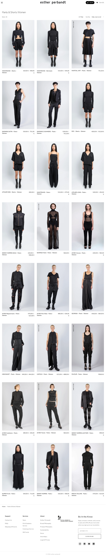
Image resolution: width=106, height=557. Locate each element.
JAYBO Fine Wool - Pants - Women (44, 311)
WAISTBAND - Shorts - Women (9, 71)
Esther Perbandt (45, 520)
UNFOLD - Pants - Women (44, 370)
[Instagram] (79, 544)
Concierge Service (27, 529)
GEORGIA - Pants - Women (79, 310)
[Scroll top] (101, 554)
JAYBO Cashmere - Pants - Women (10, 430)
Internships (43, 537)
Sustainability (44, 530)
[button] (2, 3)
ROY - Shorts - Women (77, 130)
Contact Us (8, 520)
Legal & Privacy (44, 540)
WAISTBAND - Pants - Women (43, 191)
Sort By (86, 17)
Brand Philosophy (45, 523)
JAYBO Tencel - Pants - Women (45, 429)
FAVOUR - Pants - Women (79, 370)
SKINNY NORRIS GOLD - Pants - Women (12, 251)
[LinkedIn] (92, 544)
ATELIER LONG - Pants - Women (78, 191)
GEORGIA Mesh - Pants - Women (46, 250)
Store (24, 520)
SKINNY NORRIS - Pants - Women (44, 490)
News (41, 533)
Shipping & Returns (11, 527)
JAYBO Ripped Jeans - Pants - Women (11, 311)
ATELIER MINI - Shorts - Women (12, 190)
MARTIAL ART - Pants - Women (80, 70)
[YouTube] (88, 544)
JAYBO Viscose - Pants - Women (78, 251)
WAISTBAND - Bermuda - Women (44, 71)
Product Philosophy (46, 527)
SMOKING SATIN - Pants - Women (10, 131)
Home (3, 502)
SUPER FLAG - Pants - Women (9, 490)
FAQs (6, 523)
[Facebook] (83, 544)
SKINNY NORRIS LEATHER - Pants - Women (82, 430)
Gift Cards (25, 532)
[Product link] (18, 48)
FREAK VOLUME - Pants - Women (79, 490)
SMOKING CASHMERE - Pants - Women (46, 131)
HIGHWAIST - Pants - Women (8, 371)
